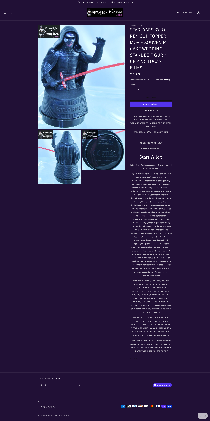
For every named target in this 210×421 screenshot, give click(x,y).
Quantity (133, 84)
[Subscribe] (79, 385)
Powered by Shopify (62, 415)
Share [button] (135, 359)
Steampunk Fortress (49, 415)
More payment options (150, 110)
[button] (5, 12)
